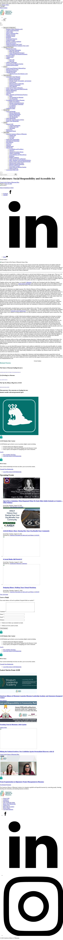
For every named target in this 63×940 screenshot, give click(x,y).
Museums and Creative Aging (16, 163)
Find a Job (11, 59)
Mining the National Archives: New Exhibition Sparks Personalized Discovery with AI (27, 751)
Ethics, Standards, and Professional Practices (20, 160)
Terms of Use (6, 805)
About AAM (6, 798)
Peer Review (12, 107)
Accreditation (12, 105)
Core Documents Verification (16, 104)
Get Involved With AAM (12, 170)
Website (2, 620)
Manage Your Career (11, 48)
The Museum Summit (11, 71)
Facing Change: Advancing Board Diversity (17, 89)
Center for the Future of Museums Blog (9, 182)
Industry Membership (14, 115)
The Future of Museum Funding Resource (11, 368)
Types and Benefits (10, 111)
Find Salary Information (15, 50)
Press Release (3, 700)
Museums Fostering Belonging (16, 164)
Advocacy (8, 93)
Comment (3, 611)
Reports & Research (11, 43)
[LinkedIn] (33, 875)
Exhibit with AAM (13, 127)
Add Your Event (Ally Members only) (18, 73)
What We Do (9, 147)
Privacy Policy (5, 4)
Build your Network (14, 51)
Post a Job (11, 61)
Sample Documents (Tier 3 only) (14, 44)
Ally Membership (13, 117)
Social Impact (12, 82)
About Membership (11, 118)
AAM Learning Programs (12, 30)
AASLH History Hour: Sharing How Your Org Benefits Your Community (26, 531)
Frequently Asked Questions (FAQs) (15, 119)
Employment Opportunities (12, 139)
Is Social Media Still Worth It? (12, 559)
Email (2, 617)
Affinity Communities (11, 62)
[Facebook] (5, 815)
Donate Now (9, 129)
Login (5, 18)
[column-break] (10, 57)
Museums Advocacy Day (12, 69)
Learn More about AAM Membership (12, 471)
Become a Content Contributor (13, 41)
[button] (1, 452)
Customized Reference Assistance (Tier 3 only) (17, 45)
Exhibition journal (10, 36)
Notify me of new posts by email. (10, 625)
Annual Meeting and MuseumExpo (17, 154)
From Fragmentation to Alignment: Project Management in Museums (22, 782)
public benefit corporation (24, 283)
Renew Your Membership (12, 121)
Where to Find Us (13, 168)
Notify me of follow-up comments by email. (12, 622)
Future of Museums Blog (12, 33)
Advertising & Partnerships (12, 141)
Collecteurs (28, 282)
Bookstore (8, 37)
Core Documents (13, 98)
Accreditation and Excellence (16, 149)
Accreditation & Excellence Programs (15, 100)
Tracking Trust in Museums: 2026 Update (13, 724)
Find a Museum (13, 86)
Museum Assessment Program (16, 103)
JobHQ (8, 58)
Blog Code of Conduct (8, 806)
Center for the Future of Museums (14, 87)
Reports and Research (14, 79)
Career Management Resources (16, 52)
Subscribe (8, 145)
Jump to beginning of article (7, 187)
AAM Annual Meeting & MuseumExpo (16, 68)
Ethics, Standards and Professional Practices (16, 94)
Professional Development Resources (18, 54)
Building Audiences (14, 157)
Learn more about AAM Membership (12, 456)
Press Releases (9, 142)
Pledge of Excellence (14, 101)
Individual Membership (15, 114)
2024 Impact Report (11, 131)
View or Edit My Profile (9, 802)
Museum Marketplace (11, 90)
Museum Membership (14, 112)
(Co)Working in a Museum (7, 375)
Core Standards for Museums (16, 97)
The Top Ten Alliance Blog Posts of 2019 (11, 383)
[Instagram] (33, 935)
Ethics (10, 96)
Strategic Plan (12, 135)
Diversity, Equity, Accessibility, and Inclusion (20, 81)
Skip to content (3, 7)
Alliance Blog (9, 32)
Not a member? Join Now (9, 454)
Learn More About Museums (13, 76)
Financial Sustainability (15, 85)
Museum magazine (10, 34)
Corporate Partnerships (14, 125)
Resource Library (10, 55)
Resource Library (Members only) (14, 29)
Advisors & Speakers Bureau (16, 152)
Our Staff (11, 138)
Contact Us (9, 143)
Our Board (11, 136)
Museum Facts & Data (14, 78)
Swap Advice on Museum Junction (14, 64)
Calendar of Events (10, 72)
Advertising (12, 128)
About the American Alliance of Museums (16, 134)
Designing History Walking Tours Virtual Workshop (19, 587)
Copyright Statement (8, 809)
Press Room (6, 801)
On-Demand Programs (11, 38)
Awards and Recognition (12, 65)
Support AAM (9, 124)
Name (2, 614)
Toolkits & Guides (10, 40)
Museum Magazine (4, 387)
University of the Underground (18, 311)
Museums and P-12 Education (16, 83)
